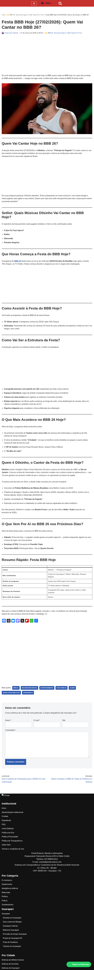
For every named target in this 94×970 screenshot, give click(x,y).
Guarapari (6, 914)
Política (5, 896)
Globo (72, 688)
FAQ (3, 824)
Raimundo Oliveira (11, 33)
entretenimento (46, 688)
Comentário (10, 730)
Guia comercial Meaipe (12, 922)
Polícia (4, 901)
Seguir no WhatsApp (80, 964)
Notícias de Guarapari (10, 968)
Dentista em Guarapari (12, 918)
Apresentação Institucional (12, 812)
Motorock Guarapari (11, 930)
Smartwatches (7, 905)
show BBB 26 (28, 692)
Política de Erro (8, 833)
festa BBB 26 (61, 688)
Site (63, 720)
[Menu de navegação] (34, 3)
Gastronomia (7, 884)
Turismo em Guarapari (12, 946)
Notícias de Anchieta (10, 964)
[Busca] (60, 3)
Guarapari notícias (10, 926)
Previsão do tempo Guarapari (15, 934)
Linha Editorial (8, 828)
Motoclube (6, 892)
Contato (5, 816)
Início (4, 15)
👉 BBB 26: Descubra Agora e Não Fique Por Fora (25, 15)
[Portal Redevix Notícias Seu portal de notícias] (47, 3)
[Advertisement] (47, 57)
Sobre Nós (6, 845)
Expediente (6, 820)
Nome (8, 720)
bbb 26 (15, 688)
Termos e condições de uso (13, 849)
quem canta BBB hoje (11, 692)
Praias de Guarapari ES (12, 938)
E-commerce (7, 880)
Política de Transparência (12, 841)
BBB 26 (17, 261)
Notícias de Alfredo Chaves (13, 960)
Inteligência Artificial (10, 888)
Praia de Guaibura (10, 942)
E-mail (37, 720)
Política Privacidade (10, 837)
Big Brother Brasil (29, 688)
